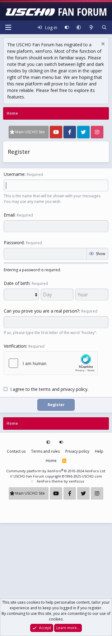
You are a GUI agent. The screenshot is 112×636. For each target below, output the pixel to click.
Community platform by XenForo (56, 471)
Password (14, 242)
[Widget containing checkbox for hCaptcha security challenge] (51, 363)
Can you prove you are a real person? (41, 311)
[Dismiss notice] (102, 44)
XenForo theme (50, 481)
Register (56, 404)
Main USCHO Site (30, 132)
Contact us (16, 451)
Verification (15, 346)
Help (99, 451)
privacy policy (74, 389)
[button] (79, 27)
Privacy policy (77, 451)
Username (14, 174)
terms (45, 389)
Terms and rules (45, 451)
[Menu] (8, 27)
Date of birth (17, 283)
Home (51, 460)
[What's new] (91, 27)
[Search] (104, 27)
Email (9, 215)
